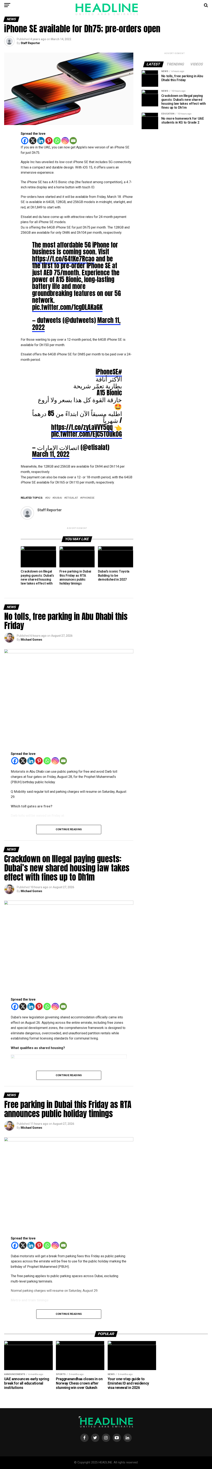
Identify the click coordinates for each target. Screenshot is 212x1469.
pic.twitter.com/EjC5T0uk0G (86, 434)
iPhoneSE (88, 498)
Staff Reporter (30, 43)
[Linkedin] (41, 140)
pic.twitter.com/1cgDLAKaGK (67, 307)
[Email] (73, 140)
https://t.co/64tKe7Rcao (63, 258)
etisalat (72, 498)
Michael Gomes (31, 639)
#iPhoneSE (109, 372)
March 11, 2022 (50, 454)
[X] (32, 140)
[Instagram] (65, 140)
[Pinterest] (49, 140)
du (48, 498)
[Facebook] (24, 140)
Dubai (58, 498)
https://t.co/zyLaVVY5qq (82, 427)
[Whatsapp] (57, 140)
